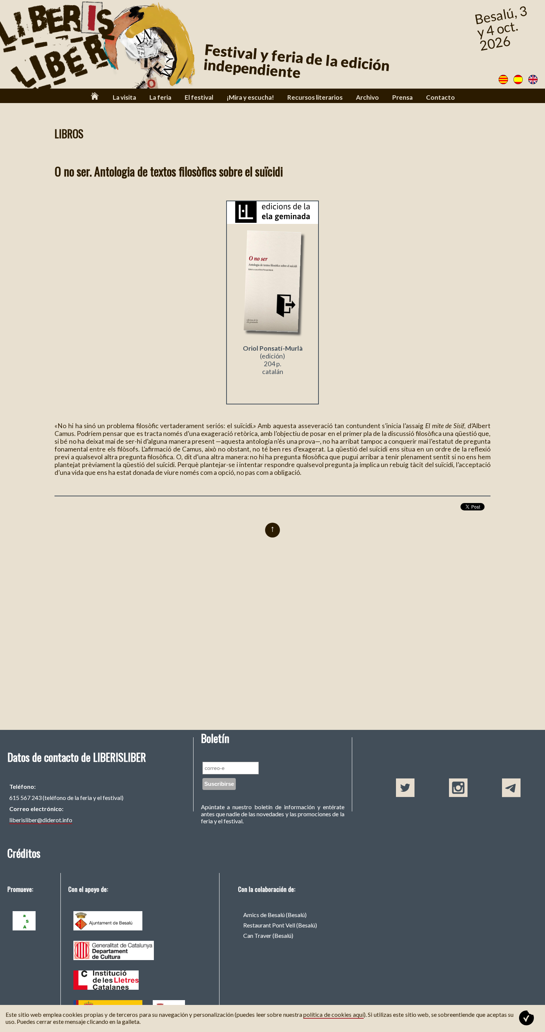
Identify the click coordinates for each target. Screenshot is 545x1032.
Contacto (440, 97)
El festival (199, 97)
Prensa (402, 97)
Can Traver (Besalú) (268, 935)
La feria (160, 97)
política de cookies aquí (333, 1014)
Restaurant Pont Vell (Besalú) (280, 925)
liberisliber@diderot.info (40, 819)
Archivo (367, 97)
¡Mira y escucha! (250, 97)
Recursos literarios (315, 97)
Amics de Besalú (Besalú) (275, 914)
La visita (124, 97)
